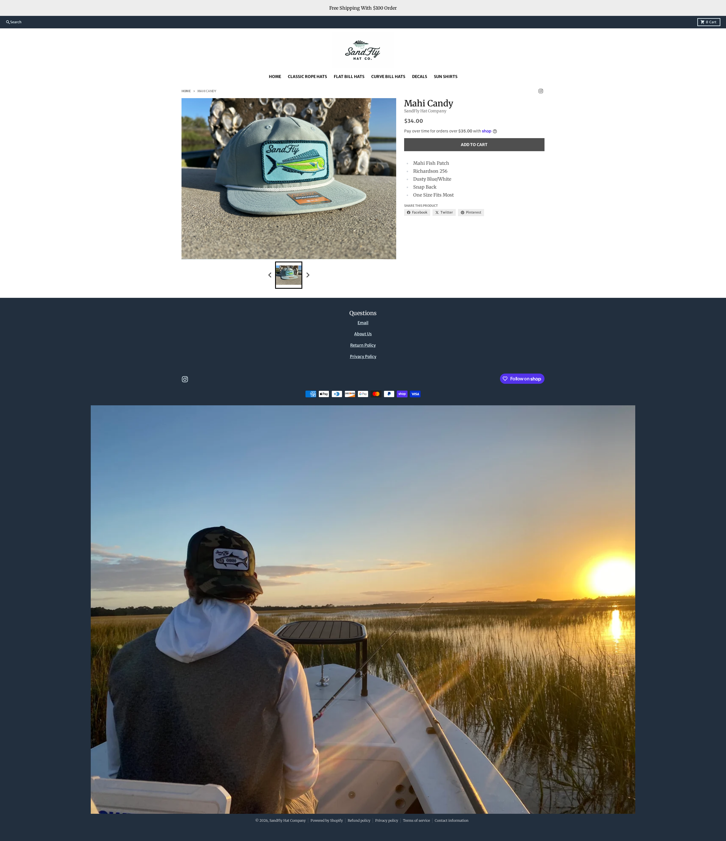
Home (186, 91)
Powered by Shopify (327, 820)
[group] (288, 275)
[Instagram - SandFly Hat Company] (540, 91)
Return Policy (363, 345)
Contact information (451, 820)
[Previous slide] (270, 275)
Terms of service (416, 820)
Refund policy (359, 820)
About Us (363, 333)
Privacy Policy (363, 356)
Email (363, 322)
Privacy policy (386, 820)
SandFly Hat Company (287, 820)
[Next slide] (307, 275)
